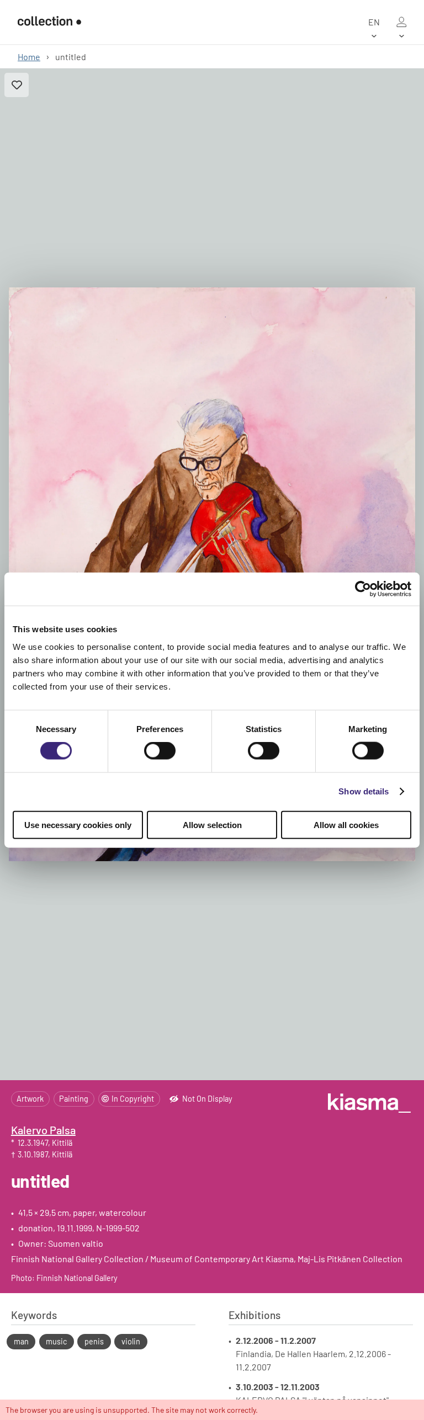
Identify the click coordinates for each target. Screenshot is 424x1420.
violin (130, 1341)
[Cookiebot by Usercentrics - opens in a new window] (363, 589)
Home (29, 56)
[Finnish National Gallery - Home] (49, 22)
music (56, 1341)
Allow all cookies (346, 824)
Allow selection (212, 824)
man (21, 1341)
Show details (363, 791)
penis (94, 1341)
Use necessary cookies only (77, 824)
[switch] (160, 751)
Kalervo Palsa (43, 1129)
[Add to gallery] (16, 85)
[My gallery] (401, 22)
